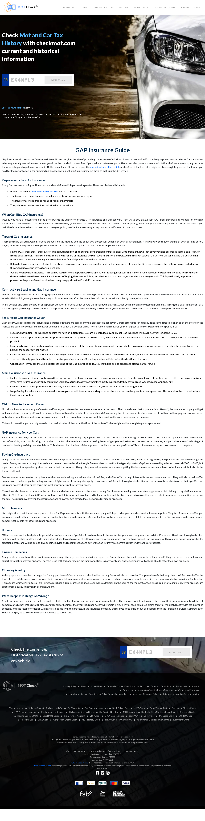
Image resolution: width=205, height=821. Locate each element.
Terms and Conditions (160, 686)
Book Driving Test (120, 708)
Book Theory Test (158, 708)
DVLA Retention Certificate (81, 712)
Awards (195, 686)
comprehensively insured (44, 191)
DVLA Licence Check (114, 716)
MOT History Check (91, 719)
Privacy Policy (69, 686)
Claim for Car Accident (74, 716)
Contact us (128, 690)
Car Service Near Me (108, 712)
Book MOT (134, 716)
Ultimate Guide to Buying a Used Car (46, 708)
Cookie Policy (113, 686)
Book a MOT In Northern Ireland (156, 712)
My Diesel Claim (166, 716)
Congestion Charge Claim (65, 719)
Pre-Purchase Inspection (96, 708)
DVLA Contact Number (25, 712)
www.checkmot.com (79, 763)
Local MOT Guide (51, 716)
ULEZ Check (139, 708)
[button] (69, 7)
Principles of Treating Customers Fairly (181, 694)
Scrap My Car (26, 719)
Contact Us (85, 7)
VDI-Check (95, 716)
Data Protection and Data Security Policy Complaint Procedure (98, 694)
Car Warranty (73, 708)
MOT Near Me (130, 712)
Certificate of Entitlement (52, 712)
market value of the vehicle (105, 166)
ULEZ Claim (43, 719)
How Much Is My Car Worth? (118, 719)
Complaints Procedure (188, 690)
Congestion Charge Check (184, 708)
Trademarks (181, 686)
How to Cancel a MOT (27, 716)
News (83, 686)
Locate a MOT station (13, 107)
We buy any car (16, 708)
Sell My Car (160, 7)
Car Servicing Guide (185, 712)
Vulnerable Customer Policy (145, 694)
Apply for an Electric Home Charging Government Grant (163, 719)
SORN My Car (185, 716)
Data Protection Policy (135, 686)
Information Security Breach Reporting (155, 690)
